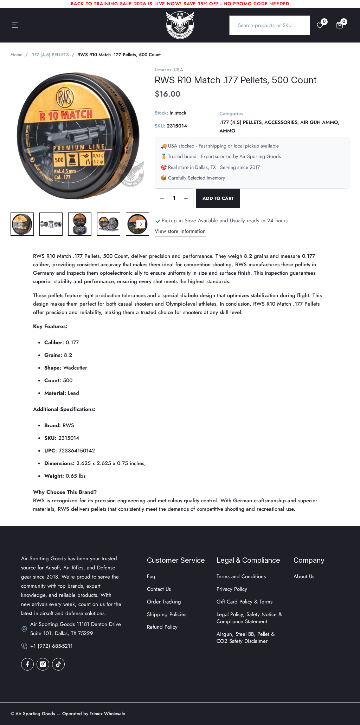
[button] (15, 25)
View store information (180, 231)
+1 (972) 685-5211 (51, 646)
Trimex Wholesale (106, 713)
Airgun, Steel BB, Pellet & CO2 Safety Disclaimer (246, 637)
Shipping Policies (166, 614)
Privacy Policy (232, 589)
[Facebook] (27, 664)
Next (140, 224)
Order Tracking (164, 602)
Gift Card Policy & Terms (244, 602)
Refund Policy (162, 627)
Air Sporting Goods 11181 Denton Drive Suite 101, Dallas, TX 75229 (75, 628)
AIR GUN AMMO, (319, 122)
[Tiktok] (58, 664)
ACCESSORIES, (281, 122)
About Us (304, 576)
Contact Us (159, 589)
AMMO (227, 130)
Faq (151, 576)
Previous (17, 224)
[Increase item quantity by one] (186, 198)
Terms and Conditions (241, 576)
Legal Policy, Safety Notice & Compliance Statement (249, 617)
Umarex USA (169, 69)
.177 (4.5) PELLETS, (241, 122)
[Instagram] (43, 664)
